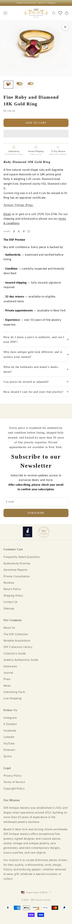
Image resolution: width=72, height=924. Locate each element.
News (7, 685)
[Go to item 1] (8, 84)
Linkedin (9, 736)
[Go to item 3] (31, 84)
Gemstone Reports (15, 569)
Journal (8, 672)
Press (6, 679)
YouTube (9, 743)
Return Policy (12, 589)
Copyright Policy (14, 788)
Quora (7, 756)
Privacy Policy (12, 775)
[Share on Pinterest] (23, 231)
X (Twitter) (10, 724)
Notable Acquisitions (16, 640)
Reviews (8, 582)
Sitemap (8, 608)
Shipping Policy (13, 595)
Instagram (10, 717)
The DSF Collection (15, 634)
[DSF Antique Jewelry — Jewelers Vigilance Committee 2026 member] (43, 532)
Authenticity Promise (16, 563)
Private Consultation (16, 576)
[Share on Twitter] (18, 231)
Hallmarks (10, 666)
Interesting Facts (14, 691)
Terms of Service (14, 781)
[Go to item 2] (19, 84)
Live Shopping (12, 698)
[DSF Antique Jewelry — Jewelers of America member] (28, 532)
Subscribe (36, 512)
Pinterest (9, 749)
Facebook (9, 730)
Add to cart (36, 122)
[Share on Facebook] (14, 231)
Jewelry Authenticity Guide (20, 659)
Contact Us (10, 601)
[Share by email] (28, 231)
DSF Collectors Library (17, 646)
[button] (36, 134)
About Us (9, 627)
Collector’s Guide (14, 653)
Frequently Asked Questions (21, 556)
